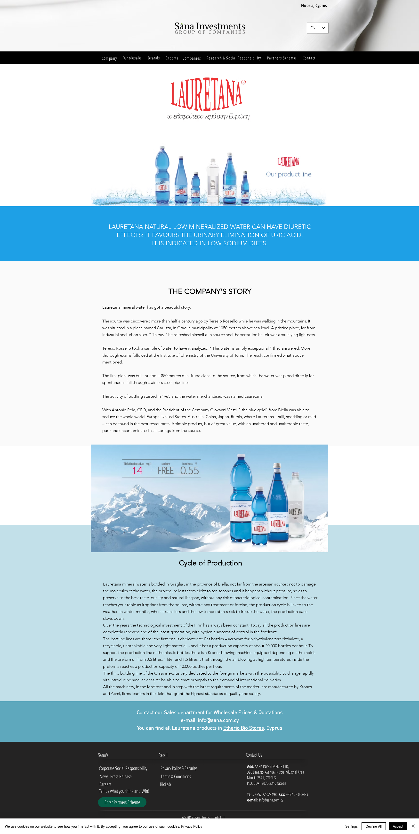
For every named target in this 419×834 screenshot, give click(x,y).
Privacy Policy (191, 826)
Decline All (374, 826)
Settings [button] (351, 826)
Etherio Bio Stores (243, 728)
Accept (398, 826)
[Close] (413, 826)
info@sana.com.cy (218, 720)
